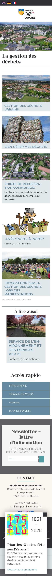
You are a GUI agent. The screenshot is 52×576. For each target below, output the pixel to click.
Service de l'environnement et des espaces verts (25, 347)
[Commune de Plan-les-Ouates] (27, 14)
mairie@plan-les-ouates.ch (26, 506)
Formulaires (18, 386)
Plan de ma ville (20, 410)
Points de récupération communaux (22, 185)
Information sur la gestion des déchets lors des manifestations (23, 288)
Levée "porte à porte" (24, 239)
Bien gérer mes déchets (25, 147)
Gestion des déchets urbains (23, 107)
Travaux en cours (21, 394)
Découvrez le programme (22, 569)
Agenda (14, 402)
